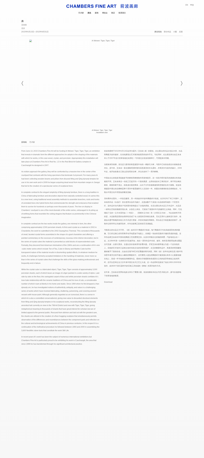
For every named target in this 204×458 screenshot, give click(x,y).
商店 (113, 13)
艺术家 (81, 13)
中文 (192, 5)
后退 (181, 32)
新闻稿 (24, 142)
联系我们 (122, 13)
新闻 (96, 13)
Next (181, 83)
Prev (22, 83)
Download (108, 282)
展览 (89, 13)
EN (186, 5)
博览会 (105, 13)
